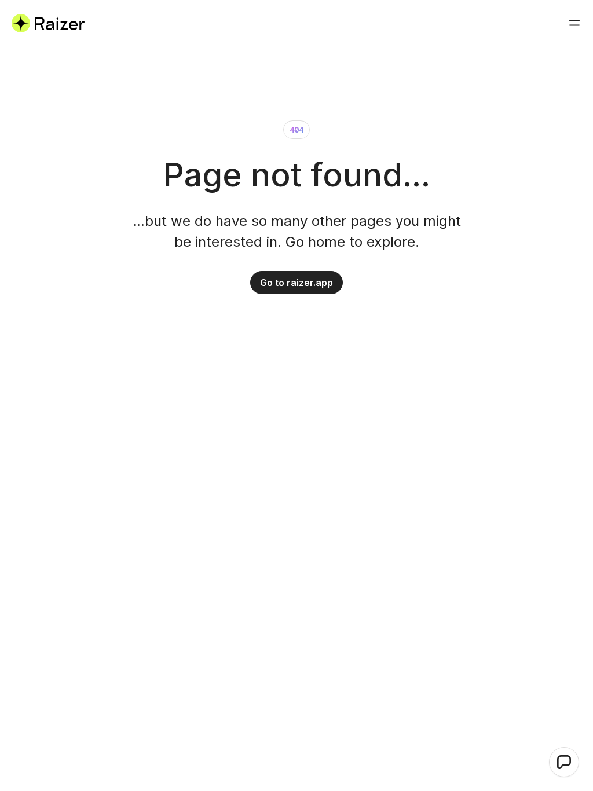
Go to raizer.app (296, 282)
